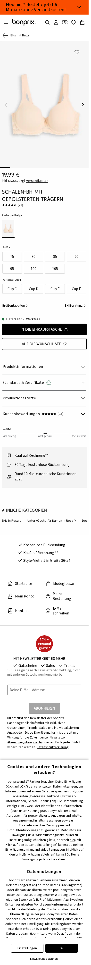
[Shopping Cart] (82, 22)
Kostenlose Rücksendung (44, 541)
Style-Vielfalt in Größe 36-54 (46, 557)
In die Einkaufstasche (41, 326)
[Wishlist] (73, 22)
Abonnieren (44, 705)
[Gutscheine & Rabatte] (64, 22)
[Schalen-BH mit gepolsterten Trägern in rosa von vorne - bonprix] (44, 103)
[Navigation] (6, 22)
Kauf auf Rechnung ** (40, 549)
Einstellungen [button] (27, 948)
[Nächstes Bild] (83, 103)
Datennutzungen (65, 786)
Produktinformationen (23, 363)
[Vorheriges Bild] (6, 103)
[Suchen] (47, 22)
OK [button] (61, 948)
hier (72, 840)
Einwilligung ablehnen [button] (44, 959)
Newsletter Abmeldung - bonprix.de (36, 736)
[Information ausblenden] (79, 7)
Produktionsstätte (19, 394)
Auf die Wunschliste (41, 340)
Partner (35, 781)
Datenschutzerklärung (53, 743)
